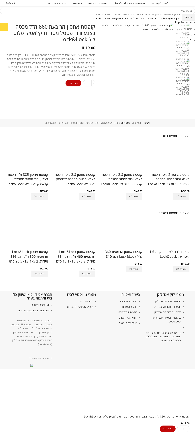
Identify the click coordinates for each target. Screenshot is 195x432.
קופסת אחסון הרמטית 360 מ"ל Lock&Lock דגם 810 (123, 254)
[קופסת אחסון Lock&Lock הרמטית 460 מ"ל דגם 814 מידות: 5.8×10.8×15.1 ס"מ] (74, 233)
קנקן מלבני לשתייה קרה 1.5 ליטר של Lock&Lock (169, 254)
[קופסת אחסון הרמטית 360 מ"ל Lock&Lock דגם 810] (121, 233)
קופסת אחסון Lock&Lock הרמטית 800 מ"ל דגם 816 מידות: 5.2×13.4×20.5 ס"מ (28, 256)
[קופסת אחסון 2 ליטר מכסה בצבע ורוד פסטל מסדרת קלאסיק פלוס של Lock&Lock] (168, 156)
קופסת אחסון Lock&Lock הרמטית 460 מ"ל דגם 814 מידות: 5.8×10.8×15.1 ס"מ (75, 256)
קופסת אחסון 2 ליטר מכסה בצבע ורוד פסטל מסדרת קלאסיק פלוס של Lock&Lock (168, 179)
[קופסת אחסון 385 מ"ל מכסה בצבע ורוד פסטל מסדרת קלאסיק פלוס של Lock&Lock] (27, 156)
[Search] (29, 3)
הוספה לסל (73, 83)
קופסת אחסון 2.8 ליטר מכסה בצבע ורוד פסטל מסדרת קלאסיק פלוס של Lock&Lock (121, 179)
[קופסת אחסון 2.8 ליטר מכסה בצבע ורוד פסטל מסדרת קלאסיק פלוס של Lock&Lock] (121, 156)
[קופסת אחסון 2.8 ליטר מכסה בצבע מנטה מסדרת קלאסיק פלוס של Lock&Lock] (74, 156)
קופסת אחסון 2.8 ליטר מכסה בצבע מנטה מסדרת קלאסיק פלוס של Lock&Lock (75, 179)
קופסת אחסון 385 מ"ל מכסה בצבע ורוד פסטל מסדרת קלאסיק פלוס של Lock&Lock (27, 179)
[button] (181, 196)
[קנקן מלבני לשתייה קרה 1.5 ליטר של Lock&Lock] (168, 233)
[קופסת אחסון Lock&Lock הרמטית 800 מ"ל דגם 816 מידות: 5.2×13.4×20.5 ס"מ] (27, 233)
